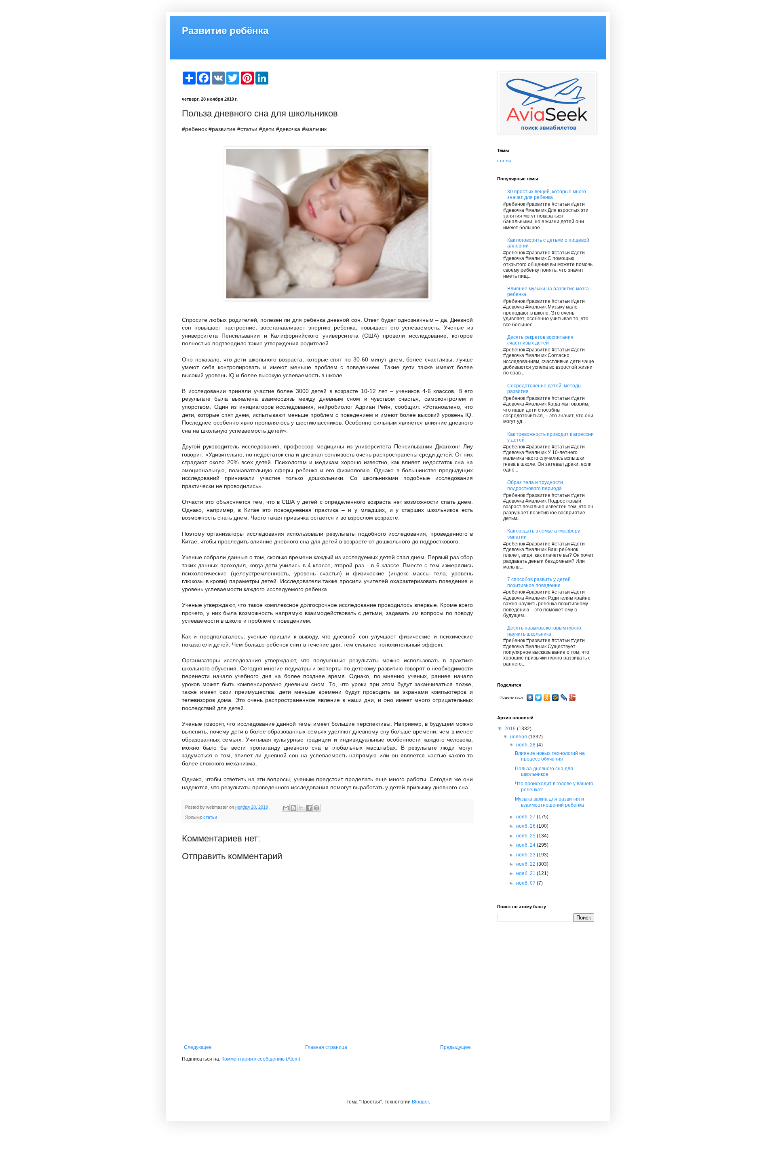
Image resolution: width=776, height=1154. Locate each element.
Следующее (198, 1047)
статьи (210, 817)
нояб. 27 (526, 817)
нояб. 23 (526, 855)
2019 (510, 728)
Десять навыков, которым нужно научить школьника (544, 630)
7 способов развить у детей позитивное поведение (539, 582)
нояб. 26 (526, 826)
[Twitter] (538, 697)
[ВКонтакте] (530, 697)
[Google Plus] (572, 697)
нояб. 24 (526, 845)
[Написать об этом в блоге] (293, 808)
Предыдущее (455, 1047)
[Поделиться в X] (301, 808)
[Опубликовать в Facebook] (309, 808)
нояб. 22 (526, 864)
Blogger (420, 1102)
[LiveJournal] (564, 697)
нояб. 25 (526, 836)
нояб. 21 (526, 873)
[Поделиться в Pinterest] (316, 808)
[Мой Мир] (555, 697)
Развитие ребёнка (225, 30)
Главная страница (326, 1047)
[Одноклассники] (547, 697)
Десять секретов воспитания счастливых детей (540, 340)
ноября (519, 737)
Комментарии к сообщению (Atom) (260, 1059)
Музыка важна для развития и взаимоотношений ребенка (549, 801)
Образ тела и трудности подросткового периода (535, 485)
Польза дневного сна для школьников (544, 771)
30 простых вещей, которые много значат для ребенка (546, 194)
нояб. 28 (526, 745)
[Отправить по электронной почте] (286, 808)
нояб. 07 (526, 883)
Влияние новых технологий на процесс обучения (550, 756)
